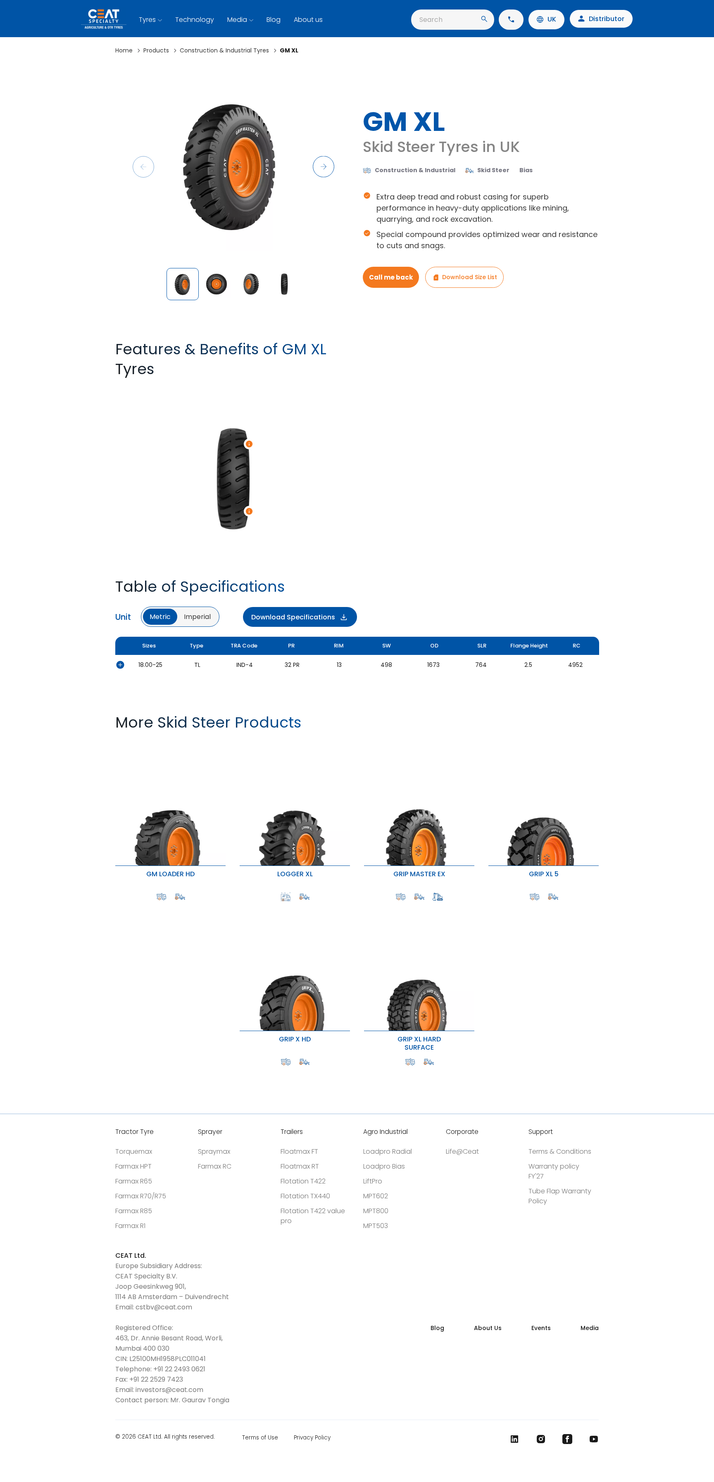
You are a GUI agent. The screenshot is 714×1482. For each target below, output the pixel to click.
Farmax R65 (133, 1181)
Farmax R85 (133, 1211)
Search (431, 19)
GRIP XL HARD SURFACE (367, 907)
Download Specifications (293, 617)
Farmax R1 (130, 1226)
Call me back (391, 277)
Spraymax (214, 1151)
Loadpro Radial (387, 1151)
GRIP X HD (241, 907)
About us (308, 20)
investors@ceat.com (169, 1389)
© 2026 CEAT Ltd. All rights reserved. (165, 1437)
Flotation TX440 (305, 1196)
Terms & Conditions (559, 1151)
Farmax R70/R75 (140, 1196)
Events (541, 1328)
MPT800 (375, 1211)
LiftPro (372, 1181)
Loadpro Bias (384, 1166)
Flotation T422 (303, 1181)
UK (551, 19)
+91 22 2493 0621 (179, 1369)
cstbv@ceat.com (164, 1307)
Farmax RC (214, 1166)
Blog (274, 20)
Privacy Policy (312, 1438)
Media (237, 20)
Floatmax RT (300, 1166)
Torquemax (133, 1151)
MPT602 (375, 1196)
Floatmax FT (299, 1151)
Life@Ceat (462, 1151)
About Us (488, 1328)
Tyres (147, 20)
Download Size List (469, 277)
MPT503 (375, 1226)
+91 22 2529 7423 (156, 1379)
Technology (194, 20)
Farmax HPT (133, 1166)
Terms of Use (260, 1438)
